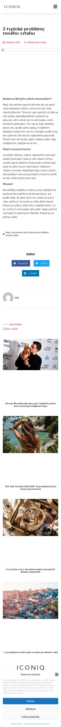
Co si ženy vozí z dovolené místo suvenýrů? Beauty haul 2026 (30, 570)
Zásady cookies (16, 723)
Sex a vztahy (40, 42)
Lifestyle (30, 42)
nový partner (16, 232)
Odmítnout (30, 709)
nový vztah (27, 232)
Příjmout (30, 701)
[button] (56, 674)
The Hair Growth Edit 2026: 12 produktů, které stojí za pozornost (30, 487)
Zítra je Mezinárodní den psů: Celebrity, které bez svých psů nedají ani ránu (30, 404)
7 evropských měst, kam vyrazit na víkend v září (30, 652)
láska (7, 232)
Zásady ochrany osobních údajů (36, 723)
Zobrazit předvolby (30, 717)
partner (36, 232)
